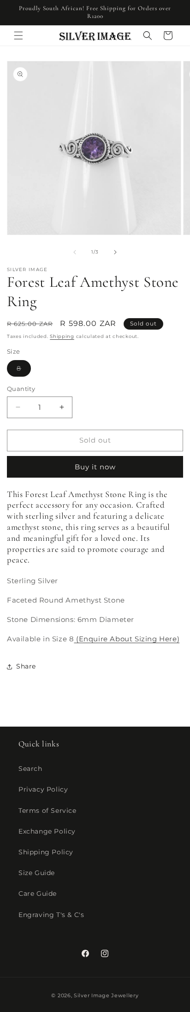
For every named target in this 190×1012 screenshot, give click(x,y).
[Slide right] (115, 252)
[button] (18, 35)
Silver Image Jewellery (106, 995)
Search (30, 768)
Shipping (62, 336)
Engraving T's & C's (51, 915)
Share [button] (26, 666)
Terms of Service (47, 810)
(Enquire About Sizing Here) (126, 638)
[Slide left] (75, 252)
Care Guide (37, 893)
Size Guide (36, 873)
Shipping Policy (45, 852)
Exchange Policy (47, 831)
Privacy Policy (43, 789)
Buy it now (95, 466)
